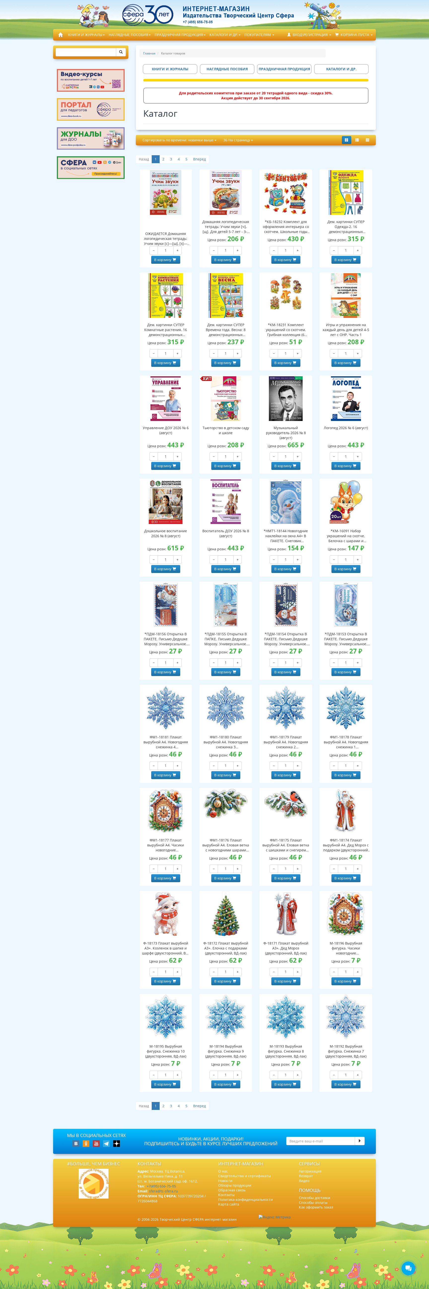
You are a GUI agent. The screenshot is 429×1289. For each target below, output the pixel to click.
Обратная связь (232, 1190)
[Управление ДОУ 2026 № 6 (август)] (165, 398)
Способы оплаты (313, 1202)
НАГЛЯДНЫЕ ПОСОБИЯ (128, 34)
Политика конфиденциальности (245, 1199)
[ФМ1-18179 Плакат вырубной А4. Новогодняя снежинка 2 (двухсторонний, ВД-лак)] (285, 707)
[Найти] (121, 52)
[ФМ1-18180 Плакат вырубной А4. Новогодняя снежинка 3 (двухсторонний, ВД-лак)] (225, 707)
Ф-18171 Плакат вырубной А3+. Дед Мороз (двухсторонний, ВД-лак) (285, 948)
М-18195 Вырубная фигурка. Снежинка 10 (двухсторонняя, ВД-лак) (165, 1051)
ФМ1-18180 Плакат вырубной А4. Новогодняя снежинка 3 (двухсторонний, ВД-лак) (226, 742)
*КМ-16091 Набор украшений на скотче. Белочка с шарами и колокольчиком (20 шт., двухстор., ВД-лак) (346, 536)
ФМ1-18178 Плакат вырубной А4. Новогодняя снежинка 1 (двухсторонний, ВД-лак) (346, 742)
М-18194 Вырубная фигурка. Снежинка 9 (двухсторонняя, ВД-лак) (225, 1051)
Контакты (226, 1194)
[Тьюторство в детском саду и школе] (225, 398)
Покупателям (258, 34)
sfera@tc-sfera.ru (163, 1191)
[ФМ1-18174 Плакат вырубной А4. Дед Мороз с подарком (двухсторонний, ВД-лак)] (345, 811)
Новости (225, 1180)
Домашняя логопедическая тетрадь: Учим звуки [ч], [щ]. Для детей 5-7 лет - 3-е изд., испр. (225, 226)
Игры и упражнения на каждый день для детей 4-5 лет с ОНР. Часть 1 (346, 329)
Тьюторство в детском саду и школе (226, 430)
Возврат (306, 1176)
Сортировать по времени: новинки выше (178, 140)
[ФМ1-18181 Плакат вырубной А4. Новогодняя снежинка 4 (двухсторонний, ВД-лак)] (165, 707)
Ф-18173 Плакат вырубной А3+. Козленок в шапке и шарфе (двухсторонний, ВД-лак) (165, 948)
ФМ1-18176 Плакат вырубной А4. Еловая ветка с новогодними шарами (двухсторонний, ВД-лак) (225, 845)
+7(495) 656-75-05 (161, 1186)
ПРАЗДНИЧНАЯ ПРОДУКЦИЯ (179, 34)
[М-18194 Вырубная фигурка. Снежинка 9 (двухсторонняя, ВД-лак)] (225, 1017)
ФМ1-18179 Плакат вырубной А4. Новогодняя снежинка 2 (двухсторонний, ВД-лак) (286, 742)
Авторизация (310, 1171)
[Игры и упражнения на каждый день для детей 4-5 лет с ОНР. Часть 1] (345, 295)
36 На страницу (237, 140)
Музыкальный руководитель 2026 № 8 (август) (286, 432)
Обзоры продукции (234, 1185)
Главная (149, 53)
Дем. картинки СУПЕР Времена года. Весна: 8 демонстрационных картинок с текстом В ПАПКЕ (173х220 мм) (226, 329)
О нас (223, 1171)
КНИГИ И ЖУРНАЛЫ (85, 34)
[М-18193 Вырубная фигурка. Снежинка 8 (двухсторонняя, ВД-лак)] (285, 1017)
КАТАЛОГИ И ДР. (224, 34)
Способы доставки (314, 1197)
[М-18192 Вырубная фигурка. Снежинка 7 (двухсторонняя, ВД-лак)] (345, 1017)
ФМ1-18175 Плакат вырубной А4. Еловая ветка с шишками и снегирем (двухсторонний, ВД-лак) (285, 845)
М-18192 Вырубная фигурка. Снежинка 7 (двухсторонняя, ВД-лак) (345, 1051)
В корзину (162, 259)
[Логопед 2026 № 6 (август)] (345, 398)
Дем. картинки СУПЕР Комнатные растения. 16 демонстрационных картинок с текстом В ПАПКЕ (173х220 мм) (165, 329)
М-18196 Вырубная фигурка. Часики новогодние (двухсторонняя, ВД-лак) (345, 948)
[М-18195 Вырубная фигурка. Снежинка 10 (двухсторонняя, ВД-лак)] (165, 1017)
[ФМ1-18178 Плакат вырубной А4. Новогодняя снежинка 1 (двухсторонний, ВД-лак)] (345, 707)
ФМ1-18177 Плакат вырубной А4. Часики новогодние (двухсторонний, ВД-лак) (165, 845)
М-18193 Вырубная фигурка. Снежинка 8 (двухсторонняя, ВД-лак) (285, 1051)
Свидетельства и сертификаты (244, 1176)
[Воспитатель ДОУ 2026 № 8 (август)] (225, 501)
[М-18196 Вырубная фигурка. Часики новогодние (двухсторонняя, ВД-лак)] (345, 914)
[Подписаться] (360, 1141)
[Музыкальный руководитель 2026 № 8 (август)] (285, 398)
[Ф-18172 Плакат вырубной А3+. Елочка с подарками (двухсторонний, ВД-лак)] (225, 914)
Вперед (199, 159)
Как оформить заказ (316, 1207)
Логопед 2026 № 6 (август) (346, 427)
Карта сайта (228, 1204)
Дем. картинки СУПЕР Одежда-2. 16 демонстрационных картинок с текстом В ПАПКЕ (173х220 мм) (345, 226)
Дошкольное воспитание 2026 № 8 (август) (165, 533)
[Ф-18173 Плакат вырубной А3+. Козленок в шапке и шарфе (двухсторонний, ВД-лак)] (165, 914)
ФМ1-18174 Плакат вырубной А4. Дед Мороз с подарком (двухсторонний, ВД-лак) (346, 845)
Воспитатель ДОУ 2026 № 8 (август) (225, 533)
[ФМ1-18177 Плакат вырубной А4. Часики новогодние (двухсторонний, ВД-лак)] (165, 811)
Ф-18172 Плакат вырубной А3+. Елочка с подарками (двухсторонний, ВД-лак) (225, 948)
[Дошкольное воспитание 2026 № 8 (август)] (165, 501)
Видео (304, 1180)
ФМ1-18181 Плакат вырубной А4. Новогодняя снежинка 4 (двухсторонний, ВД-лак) (165, 742)
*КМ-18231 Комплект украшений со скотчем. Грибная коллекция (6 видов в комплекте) (286, 329)
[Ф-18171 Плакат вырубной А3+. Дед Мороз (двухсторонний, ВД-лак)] (285, 914)
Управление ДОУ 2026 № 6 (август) (166, 430)
